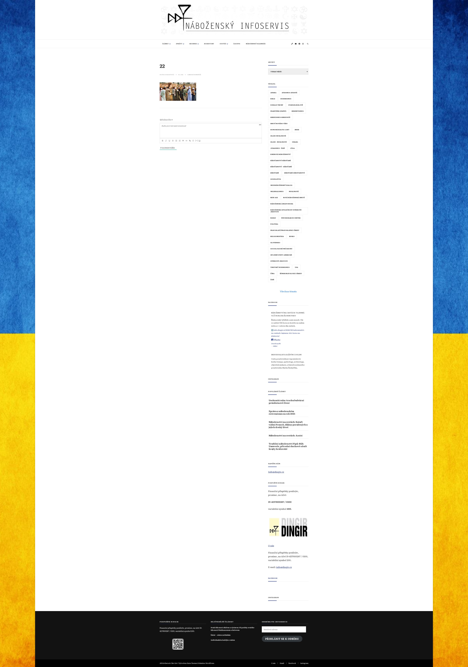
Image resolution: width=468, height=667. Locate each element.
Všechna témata (288, 291)
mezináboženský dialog (281, 185)
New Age (274, 197)
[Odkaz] (190, 140)
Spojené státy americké (281, 255)
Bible (272, 99)
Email (282, 663)
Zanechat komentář (194, 74)
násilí (273, 218)
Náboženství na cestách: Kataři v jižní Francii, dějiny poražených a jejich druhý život (288, 424)
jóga (292, 148)
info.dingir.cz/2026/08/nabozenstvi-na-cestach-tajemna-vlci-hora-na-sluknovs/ (288, 333)
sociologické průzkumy (281, 249)
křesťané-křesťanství (294, 173)
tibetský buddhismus (280, 267)
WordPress (209, 663)
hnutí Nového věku (279, 123)
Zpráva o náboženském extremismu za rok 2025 (282, 412)
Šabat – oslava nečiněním (220, 635)
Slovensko (275, 243)
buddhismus (286, 99)
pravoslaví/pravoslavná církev (284, 230)
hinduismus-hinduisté (280, 117)
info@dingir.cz (284, 567)
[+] (196, 140)
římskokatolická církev (291, 273)
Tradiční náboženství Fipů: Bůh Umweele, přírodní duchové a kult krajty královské (288, 446)
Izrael (295, 142)
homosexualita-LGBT (279, 130)
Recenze (193, 44)
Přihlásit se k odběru (282, 639)
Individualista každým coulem (223, 640)
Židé (272, 280)
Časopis (236, 44)
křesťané (274, 173)
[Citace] (183, 140)
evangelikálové (295, 105)
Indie (297, 130)
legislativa (275, 179)
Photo (277, 339)
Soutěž (223, 44)
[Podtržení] (169, 140)
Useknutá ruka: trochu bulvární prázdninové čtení (286, 401)
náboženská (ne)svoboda (281, 204)
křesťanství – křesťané (281, 167)
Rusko (292, 236)
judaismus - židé (277, 148)
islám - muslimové (278, 142)
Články (165, 44)
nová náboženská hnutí (294, 197)
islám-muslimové (278, 136)
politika (274, 224)
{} (193, 140)
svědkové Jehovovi (279, 261)
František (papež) (278, 111)
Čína (272, 273)
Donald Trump (276, 105)
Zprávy (179, 44)
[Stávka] (173, 140)
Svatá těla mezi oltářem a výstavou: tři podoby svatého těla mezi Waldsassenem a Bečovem (232, 628)
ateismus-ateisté (289, 93)
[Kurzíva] (166, 140)
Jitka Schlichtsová (167, 74)
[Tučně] (162, 140)
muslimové (294, 191)
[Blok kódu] (186, 140)
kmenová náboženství (280, 154)
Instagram (304, 663)
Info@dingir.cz (276, 471)
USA (296, 267)
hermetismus (298, 111)
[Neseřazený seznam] (179, 140)
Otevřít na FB (276, 343)
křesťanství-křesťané (280, 160)
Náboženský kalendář (256, 44)
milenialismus (276, 191)
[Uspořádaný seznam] (176, 140)
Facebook (273, 578)
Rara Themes (192, 663)
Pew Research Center (291, 218)
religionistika (277, 236)
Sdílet (275, 346)
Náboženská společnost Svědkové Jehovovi (286, 211)
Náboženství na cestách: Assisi (285, 435)
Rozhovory (209, 44)
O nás (271, 545)
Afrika (273, 93)
